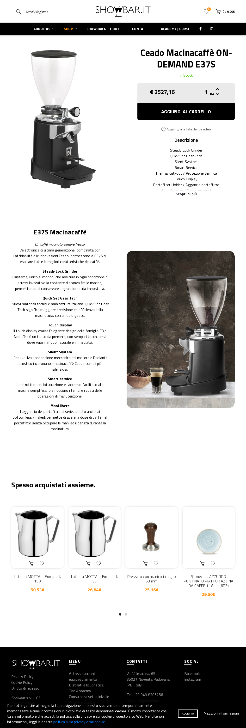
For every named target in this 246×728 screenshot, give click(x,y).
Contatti (140, 28)
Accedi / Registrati (36, 11)
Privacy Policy (22, 676)
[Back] (15, 31)
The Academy (80, 691)
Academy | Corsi (175, 28)
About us (42, 28)
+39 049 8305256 (148, 694)
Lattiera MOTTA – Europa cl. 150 (37, 578)
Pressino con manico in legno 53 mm (151, 578)
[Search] (19, 11)
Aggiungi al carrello (186, 111)
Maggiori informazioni (221, 713)
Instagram (192, 679)
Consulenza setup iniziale (89, 696)
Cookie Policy (21, 682)
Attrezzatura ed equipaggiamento (83, 676)
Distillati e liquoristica (86, 685)
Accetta (188, 713)
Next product (231, 31)
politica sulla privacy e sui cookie (79, 722)
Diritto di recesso (25, 688)
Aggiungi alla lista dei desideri (189, 129)
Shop (68, 28)
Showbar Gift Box (102, 28)
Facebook (192, 673)
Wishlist (209, 9)
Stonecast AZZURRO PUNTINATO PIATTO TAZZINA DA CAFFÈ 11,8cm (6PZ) (208, 581)
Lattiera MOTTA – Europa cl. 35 (94, 578)
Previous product (219, 31)
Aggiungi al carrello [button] (32, 563)
